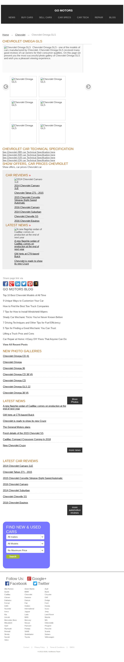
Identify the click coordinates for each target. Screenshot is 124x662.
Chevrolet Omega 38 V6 (15, 392)
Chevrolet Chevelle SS (26, 216)
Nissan (27, 623)
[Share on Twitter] (23, 283)
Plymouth (8, 629)
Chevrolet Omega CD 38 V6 (18, 374)
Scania (47, 631)
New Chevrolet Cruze (14, 445)
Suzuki (7, 637)
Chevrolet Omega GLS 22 (16, 386)
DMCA (72, 647)
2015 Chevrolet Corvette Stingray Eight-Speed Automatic (27, 200)
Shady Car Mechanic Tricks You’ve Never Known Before (33, 317)
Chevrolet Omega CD (14, 380)
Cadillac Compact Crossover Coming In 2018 (27, 439)
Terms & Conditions (57, 647)
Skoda (6, 634)
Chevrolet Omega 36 (14, 368)
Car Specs (64, 17)
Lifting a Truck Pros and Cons (18, 333)
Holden (27, 606)
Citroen (7, 597)
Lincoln (7, 617)
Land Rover (49, 614)
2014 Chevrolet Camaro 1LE (27, 187)
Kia (5, 614)
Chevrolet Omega (12, 362)
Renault (7, 631)
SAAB (27, 631)
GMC (6, 606)
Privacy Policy (40, 647)
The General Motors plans (16, 427)
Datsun (27, 600)
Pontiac (27, 629)
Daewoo (28, 597)
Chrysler (48, 594)
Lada (26, 614)
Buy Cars (27, 17)
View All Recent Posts (15, 344)
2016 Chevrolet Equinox (27, 220)
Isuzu (47, 609)
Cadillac (7, 594)
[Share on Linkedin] (17, 283)
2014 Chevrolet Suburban (27, 211)
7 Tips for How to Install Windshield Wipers (25, 311)
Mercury (28, 620)
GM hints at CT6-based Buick (18, 414)
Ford (46, 603)
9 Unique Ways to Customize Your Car (23, 300)
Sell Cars (45, 17)
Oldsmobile (49, 623)
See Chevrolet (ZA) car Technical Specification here (28, 160)
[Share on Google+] (11, 283)
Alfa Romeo (8, 589)
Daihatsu (7, 600)
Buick (47, 592)
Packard (28, 626)
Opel (6, 626)
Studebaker (29, 634)
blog (112, 17)
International (29, 609)
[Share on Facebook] (5, 283)
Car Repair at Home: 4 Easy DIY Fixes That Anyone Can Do (35, 339)
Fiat (26, 603)
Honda (47, 606)
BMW (27, 592)
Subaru (47, 634)
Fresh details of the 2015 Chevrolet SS (23, 433)
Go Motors (64, 10)
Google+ (39, 578)
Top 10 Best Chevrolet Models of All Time (24, 295)
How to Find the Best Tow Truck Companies (26, 306)
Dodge (47, 600)
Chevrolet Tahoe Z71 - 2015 (28, 192)
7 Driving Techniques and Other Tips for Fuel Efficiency (32, 322)
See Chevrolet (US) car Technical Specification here (28, 157)
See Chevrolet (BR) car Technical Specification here (28, 152)
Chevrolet (28, 594)
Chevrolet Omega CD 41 (16, 356)
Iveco (6, 612)
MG (46, 620)
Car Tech (83, 17)
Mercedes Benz (10, 620)
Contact (26, 647)
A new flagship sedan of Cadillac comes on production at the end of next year (26, 245)
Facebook (18, 583)
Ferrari (7, 603)
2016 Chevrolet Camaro (27, 207)
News (12, 17)
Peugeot (48, 626)
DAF (46, 597)
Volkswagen (49, 637)
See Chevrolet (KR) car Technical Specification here (28, 155)
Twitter (43, 583)
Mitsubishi (8, 623)
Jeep (47, 612)
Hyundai (7, 609)
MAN (26, 617)
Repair (99, 17)
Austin (6, 592)
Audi (46, 589)
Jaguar (27, 612)
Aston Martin (29, 589)
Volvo (6, 640)
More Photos (74, 400)
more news (75, 450)
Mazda (47, 617)
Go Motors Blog (18, 289)
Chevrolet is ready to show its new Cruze (28, 262)
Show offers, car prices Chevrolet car (22, 167)
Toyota (27, 637)
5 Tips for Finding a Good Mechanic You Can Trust (29, 328)
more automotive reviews (75, 510)
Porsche (48, 629)
